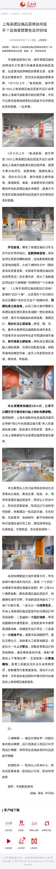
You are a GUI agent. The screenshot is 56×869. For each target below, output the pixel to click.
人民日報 (8, 830)
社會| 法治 (27, 14)
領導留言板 (46, 830)
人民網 (3, 14)
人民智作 (33, 848)
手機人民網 (33, 830)
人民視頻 (8, 848)
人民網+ (21, 830)
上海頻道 (14, 14)
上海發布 (42, 40)
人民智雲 (21, 848)
